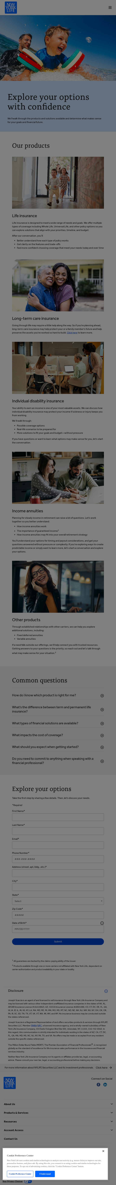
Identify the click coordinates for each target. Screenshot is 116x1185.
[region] (55, 1164)
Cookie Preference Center (20, 1174)
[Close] (103, 1151)
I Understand (45, 1174)
